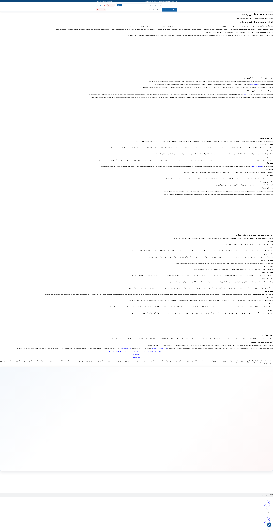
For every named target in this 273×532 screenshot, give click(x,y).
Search (271, 494)
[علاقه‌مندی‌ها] (104, 5)
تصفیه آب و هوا (146, 432)
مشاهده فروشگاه (128, 426)
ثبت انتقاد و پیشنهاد (110, 434)
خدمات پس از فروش (128, 437)
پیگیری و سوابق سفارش (127, 432)
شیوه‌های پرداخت (103, 1)
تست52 (265, 513)
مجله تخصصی (148, 10)
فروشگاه (153, 10)
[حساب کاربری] (100, 5)
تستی (268, 511)
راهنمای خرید (109, 1)
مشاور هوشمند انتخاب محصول (123, 423)
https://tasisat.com (126, 348)
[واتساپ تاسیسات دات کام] (113, 466)
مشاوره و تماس (142, 10)
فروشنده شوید (266, 505)
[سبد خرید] (97, 5)
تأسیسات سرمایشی (141, 423)
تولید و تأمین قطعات (110, 432)
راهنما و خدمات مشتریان (127, 421)
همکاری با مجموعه (110, 430)
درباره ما (112, 423)
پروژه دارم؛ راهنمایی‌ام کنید (151, 404)
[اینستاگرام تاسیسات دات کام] (116, 466)
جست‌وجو (119, 5)
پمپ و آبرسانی (147, 428)
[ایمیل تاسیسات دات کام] (110, 466)
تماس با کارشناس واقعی (166, 404)
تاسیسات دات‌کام (111, 421)
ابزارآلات (246, 94)
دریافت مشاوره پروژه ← (114, 457)
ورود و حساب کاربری (128, 428)
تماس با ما (97, 1)
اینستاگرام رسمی (110, 436)
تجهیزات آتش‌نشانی (146, 439)
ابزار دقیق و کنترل (146, 437)
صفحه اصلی (159, 10)
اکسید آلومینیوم (254, 84)
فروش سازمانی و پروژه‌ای (109, 428)
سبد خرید (129, 430)
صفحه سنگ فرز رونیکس (257, 166)
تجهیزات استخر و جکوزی (145, 430)
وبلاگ (269, 503)
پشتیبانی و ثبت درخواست (127, 434)
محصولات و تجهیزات (146, 421)
